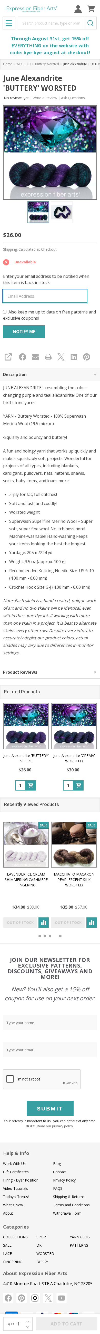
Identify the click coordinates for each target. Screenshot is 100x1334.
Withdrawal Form (67, 1213)
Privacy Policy (64, 1180)
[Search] (90, 23)
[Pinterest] (86, 357)
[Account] (78, 9)
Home (7, 64)
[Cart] (91, 9)
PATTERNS (79, 1245)
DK (39, 1245)
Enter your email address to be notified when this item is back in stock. (46, 279)
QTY (11, 1324)
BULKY (42, 1261)
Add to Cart (66, 1324)
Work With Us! (14, 1163)
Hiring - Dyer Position (20, 1180)
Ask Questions (73, 97)
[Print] (48, 357)
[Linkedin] (73, 357)
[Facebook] (22, 357)
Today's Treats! (16, 1196)
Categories (16, 1227)
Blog (57, 1163)
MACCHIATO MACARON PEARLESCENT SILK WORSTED (74, 879)
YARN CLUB (80, 1237)
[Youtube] (61, 1298)
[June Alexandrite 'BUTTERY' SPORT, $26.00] (26, 726)
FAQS (57, 1188)
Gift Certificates (16, 1171)
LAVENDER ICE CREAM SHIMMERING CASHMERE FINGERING (26, 879)
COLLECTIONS (15, 1237)
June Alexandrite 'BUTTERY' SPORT (26, 758)
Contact (59, 1171)
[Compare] (43, 922)
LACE (7, 1253)
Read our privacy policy (55, 1126)
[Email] (35, 357)
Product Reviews (20, 672)
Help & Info (16, 1153)
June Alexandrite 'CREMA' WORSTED (74, 758)
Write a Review (45, 97)
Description (15, 374)
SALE (7, 1245)
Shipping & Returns (69, 1196)
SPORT (42, 1237)
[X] (61, 357)
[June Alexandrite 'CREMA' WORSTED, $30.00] (74, 726)
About (8, 1213)
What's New (13, 1204)
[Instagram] (35, 1298)
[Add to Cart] (30, 785)
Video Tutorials (15, 1188)
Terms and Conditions (71, 1204)
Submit (50, 1108)
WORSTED (45, 1253)
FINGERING (12, 1261)
